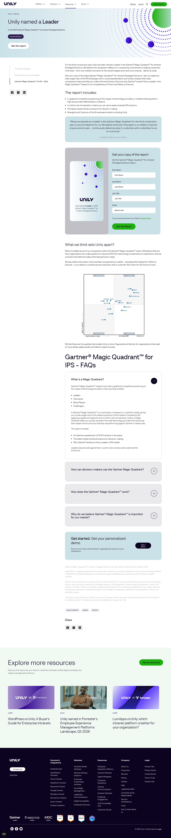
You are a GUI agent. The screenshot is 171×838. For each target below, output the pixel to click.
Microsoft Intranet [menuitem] (57, 786)
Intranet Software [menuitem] (105, 773)
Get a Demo (159, 4)
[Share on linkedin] (24, 92)
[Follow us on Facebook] (16, 829)
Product (95, 610)
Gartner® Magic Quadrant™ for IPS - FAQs (31, 81)
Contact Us (17, 769)
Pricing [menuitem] (133, 4)
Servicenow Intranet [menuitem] (58, 798)
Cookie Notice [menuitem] (150, 774)
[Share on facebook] (12, 92)
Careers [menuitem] (124, 781)
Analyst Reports (72, 610)
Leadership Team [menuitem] (127, 789)
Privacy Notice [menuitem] (150, 770)
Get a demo (143, 546)
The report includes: (22, 69)
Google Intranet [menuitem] (56, 790)
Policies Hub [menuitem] (149, 781)
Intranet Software (16, 36)
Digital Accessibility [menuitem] (81, 801)
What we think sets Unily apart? (27, 75)
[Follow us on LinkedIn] (12, 829)
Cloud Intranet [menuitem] (56, 779)
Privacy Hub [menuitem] (149, 766)
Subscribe (13, 775)
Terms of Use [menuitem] (150, 778)
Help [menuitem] (123, 785)
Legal (159, 829)
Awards (85, 610)
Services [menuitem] (124, 774)
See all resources (151, 662)
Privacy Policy (146, 218)
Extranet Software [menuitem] (105, 793)
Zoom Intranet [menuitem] (56, 801)
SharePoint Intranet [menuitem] (58, 783)
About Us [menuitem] (125, 766)
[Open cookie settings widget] (4, 834)
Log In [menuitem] (141, 4)
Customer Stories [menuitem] (104, 809)
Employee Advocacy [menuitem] (82, 804)
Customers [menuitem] (125, 770)
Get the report (18, 45)
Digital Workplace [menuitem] (104, 776)
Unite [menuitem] (123, 805)
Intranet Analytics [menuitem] (57, 805)
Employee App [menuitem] (56, 769)
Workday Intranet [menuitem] (57, 794)
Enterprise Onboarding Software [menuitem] (79, 782)
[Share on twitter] (18, 92)
